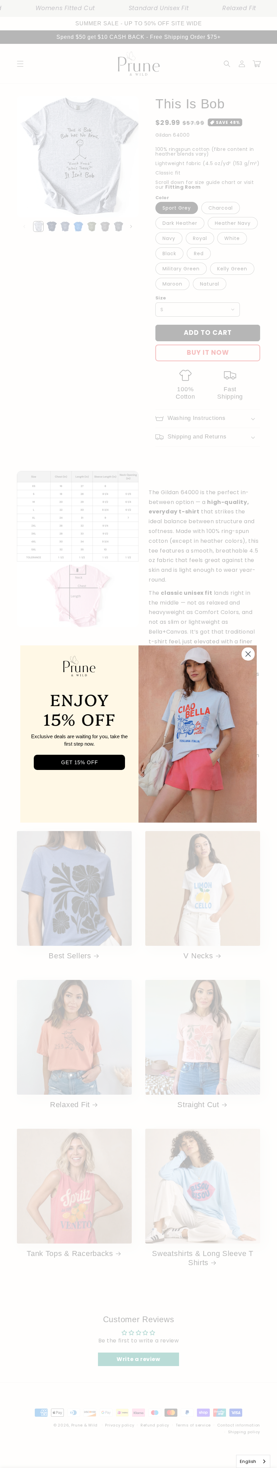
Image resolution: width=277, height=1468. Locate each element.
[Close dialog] (248, 654)
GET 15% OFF (79, 762)
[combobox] (253, 1461)
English (248, 1461)
